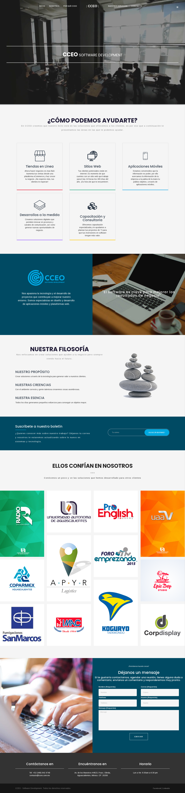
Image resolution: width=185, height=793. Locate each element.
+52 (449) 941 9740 (41, 773)
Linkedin (166, 788)
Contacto (136, 6)
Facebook (157, 788)
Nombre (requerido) (107, 687)
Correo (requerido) (149, 687)
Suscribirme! (157, 432)
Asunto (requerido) (149, 698)
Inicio (42, 6)
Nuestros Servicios (117, 6)
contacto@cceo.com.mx (40, 775)
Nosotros (54, 6)
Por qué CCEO (70, 6)
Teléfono (102, 698)
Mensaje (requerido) (107, 708)
